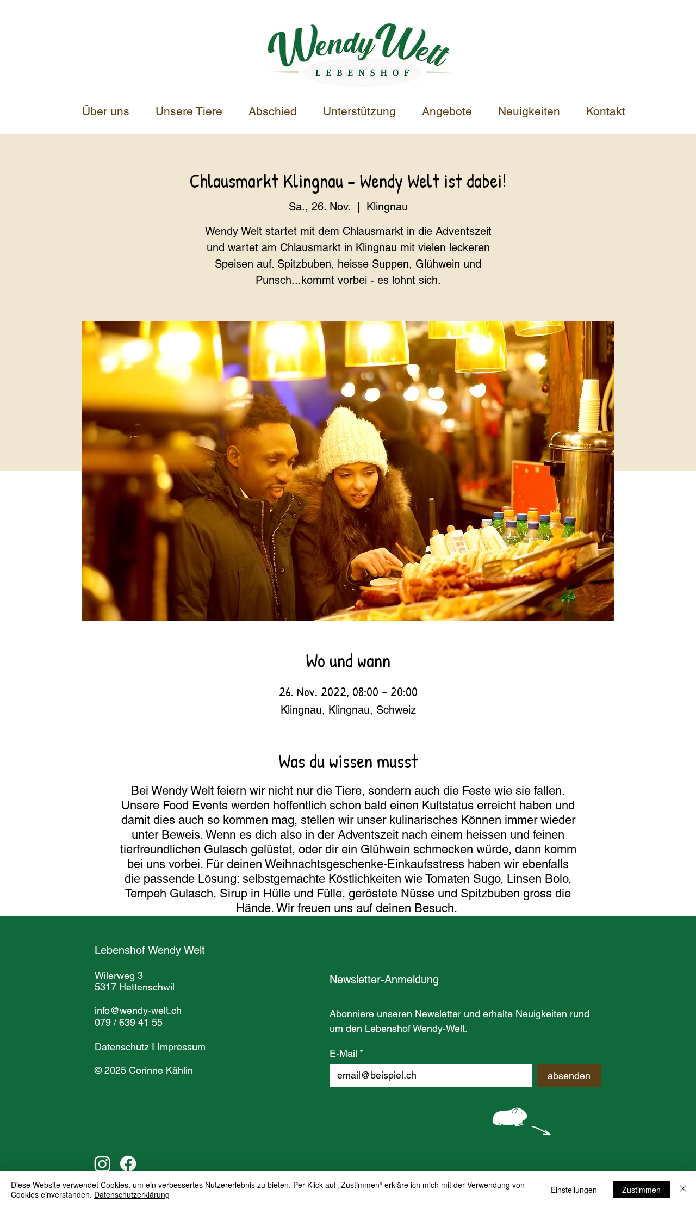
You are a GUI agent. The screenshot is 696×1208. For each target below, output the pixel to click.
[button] (364, 111)
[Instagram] (102, 1163)
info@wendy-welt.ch (138, 1010)
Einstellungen (574, 1189)
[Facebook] (128, 1163)
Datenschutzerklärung (132, 1194)
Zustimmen (641, 1189)
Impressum (181, 1046)
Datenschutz (122, 1046)
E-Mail (346, 1053)
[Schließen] (682, 1189)
